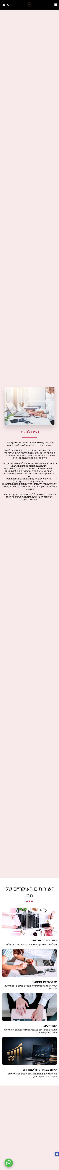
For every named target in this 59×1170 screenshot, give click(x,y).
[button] (55, 5)
